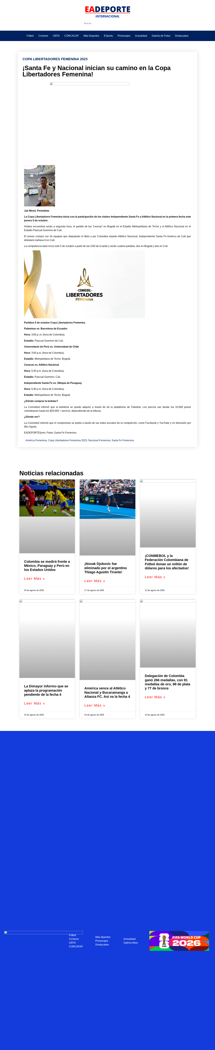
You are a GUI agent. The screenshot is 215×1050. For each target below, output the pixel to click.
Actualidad (141, 35)
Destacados (181, 35)
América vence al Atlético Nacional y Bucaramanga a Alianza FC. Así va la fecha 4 (107, 692)
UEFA (56, 35)
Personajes (124, 35)
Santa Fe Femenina (123, 440)
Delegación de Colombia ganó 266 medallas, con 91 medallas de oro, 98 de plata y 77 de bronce (167, 682)
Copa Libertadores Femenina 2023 (67, 440)
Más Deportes (91, 35)
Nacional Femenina (99, 440)
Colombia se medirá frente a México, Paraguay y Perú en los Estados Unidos (47, 566)
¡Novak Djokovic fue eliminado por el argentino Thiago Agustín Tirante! (105, 568)
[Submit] (80, 23)
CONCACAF (71, 35)
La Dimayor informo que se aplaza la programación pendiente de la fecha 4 (46, 690)
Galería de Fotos (161, 35)
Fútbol (30, 35)
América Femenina (36, 440)
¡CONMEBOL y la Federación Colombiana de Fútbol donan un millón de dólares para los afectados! (167, 562)
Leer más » (34, 578)
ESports (108, 35)
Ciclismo (43, 35)
